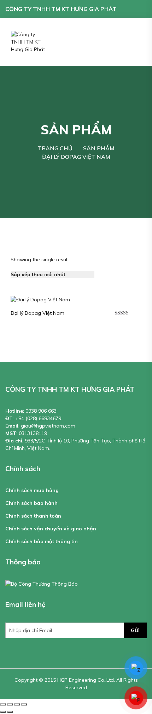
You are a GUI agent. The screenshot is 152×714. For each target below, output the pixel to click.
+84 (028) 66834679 (38, 418)
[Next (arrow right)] (10, 712)
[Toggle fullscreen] (17, 704)
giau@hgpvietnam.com (48, 426)
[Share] (10, 704)
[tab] (103, 274)
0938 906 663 (41, 411)
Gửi (135, 630)
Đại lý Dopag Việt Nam (37, 313)
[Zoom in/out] (24, 704)
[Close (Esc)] (3, 704)
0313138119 (33, 433)
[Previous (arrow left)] (3, 712)
